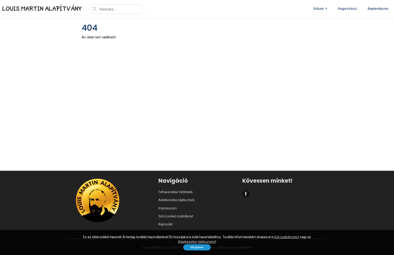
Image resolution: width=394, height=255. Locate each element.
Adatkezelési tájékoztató (176, 200)
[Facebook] (246, 194)
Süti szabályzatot (286, 237)
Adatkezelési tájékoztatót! (197, 242)
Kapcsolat (165, 224)
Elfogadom (197, 247)
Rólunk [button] (319, 9)
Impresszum (167, 208)
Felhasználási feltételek (175, 192)
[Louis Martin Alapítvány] (97, 204)
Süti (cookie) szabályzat (175, 216)
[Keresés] (94, 9)
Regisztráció (347, 9)
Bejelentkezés (378, 9)
